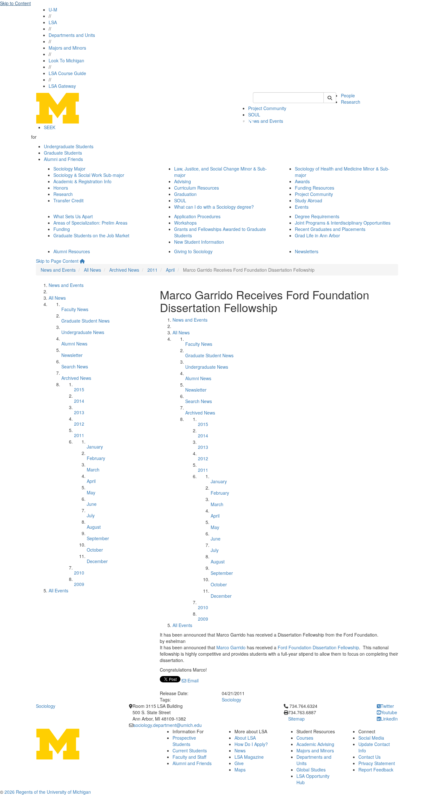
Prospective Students (184, 741)
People (348, 95)
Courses (304, 738)
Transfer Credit (68, 200)
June (92, 504)
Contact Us (369, 757)
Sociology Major (69, 168)
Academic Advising (315, 744)
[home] (82, 261)
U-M (53, 9)
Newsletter (72, 355)
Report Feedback (375, 769)
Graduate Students (63, 153)
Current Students (190, 750)
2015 (79, 389)
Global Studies (311, 769)
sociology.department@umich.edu (167, 725)
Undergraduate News (82, 332)
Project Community (267, 108)
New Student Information (199, 242)
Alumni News (74, 343)
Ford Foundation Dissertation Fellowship (318, 647)
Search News (74, 366)
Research (350, 102)
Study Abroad (308, 200)
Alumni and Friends (63, 159)
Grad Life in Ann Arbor (317, 235)
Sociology (231, 699)
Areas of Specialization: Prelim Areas (90, 223)
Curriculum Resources (196, 188)
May (91, 492)
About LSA (245, 738)
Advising (182, 181)
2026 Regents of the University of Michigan (47, 792)
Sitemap (296, 718)
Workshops (185, 223)
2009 (79, 584)
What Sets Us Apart (73, 216)
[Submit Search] (329, 97)
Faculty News (74, 309)
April (170, 270)
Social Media (371, 738)
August (94, 527)
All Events (58, 590)
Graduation (185, 194)
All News (92, 270)
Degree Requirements (317, 216)
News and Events (265, 121)
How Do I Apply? (251, 744)
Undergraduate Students (68, 146)
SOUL (180, 200)
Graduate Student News (85, 320)
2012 (79, 424)
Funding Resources (314, 188)
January (95, 446)
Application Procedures (197, 216)
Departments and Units (72, 35)
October (95, 550)
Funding (61, 229)
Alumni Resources (71, 251)
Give (239, 763)
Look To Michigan (66, 60)
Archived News (124, 270)
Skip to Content (15, 3)
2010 (79, 572)
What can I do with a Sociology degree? (214, 207)
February (96, 458)
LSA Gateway (62, 86)
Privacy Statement (376, 763)
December (97, 561)
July (91, 515)
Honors (60, 188)
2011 (152, 270)
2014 (79, 401)
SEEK (49, 127)
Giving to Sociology (193, 251)
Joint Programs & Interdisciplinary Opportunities (342, 223)
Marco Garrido (231, 647)
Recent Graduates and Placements (330, 229)
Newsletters (306, 251)
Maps (240, 769)
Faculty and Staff (189, 757)
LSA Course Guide (67, 73)
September (98, 538)
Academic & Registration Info (82, 181)
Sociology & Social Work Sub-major (88, 175)
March (93, 469)
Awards (302, 181)
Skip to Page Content (57, 261)
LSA (53, 22)
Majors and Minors (67, 48)
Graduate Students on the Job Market (91, 235)
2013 (79, 412)
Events (302, 207)
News (240, 750)
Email (192, 680)
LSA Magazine (249, 757)
